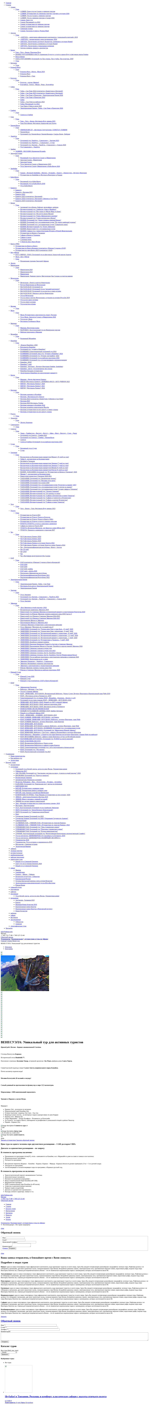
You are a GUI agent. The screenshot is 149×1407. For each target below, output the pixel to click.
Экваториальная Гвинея (19, 579)
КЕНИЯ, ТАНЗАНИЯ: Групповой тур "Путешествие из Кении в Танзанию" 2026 (48, 472)
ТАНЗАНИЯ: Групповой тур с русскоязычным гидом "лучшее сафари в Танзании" (49, 489)
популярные (15, 889)
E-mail (3, 1327)
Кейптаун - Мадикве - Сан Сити (31, 689)
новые (13, 868)
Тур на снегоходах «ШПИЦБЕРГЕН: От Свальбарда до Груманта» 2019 (40, 836)
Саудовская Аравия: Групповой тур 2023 (29, 816)
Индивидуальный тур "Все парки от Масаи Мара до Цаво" (40, 211)
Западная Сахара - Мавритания (31, 160)
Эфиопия (14, 603)
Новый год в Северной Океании (26, 861)
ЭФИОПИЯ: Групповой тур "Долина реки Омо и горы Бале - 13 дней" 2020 (46, 629)
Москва (3, 1197)
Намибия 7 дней (26, 364)
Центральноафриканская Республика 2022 (35, 577)
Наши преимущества (18, 756)
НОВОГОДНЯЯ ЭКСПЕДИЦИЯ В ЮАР (34, 709)
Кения (13, 203)
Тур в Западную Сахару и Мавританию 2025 (35, 164)
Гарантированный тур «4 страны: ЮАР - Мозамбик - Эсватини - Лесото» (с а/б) (48, 698)
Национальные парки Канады (25, 907)
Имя (3, 1238)
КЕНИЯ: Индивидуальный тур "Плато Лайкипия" (37, 227)
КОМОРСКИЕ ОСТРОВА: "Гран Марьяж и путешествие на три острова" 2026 (42, 795)
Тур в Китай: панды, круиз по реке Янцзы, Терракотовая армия (37, 896)
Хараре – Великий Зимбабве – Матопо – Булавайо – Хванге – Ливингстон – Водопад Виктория (53, 173)
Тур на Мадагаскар (26, 295)
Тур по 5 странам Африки (29, 691)
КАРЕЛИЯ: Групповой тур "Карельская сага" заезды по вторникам (38, 784)
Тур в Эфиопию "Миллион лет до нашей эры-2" (37, 627)
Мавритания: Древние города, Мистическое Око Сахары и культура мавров (46, 276)
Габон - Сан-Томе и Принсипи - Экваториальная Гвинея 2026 (41, 95)
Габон (13, 87)
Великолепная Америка (23, 777)
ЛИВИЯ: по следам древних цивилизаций (30, 801)
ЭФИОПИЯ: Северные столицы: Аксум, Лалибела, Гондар (40, 653)
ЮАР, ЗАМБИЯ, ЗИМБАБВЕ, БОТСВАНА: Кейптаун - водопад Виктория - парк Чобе (50, 719)
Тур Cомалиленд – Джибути (30, 147)
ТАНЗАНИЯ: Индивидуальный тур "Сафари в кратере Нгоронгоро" (44, 500)
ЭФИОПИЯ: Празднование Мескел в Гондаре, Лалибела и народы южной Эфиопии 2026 (51, 646)
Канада (17, 902)
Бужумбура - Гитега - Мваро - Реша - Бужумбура (37, 84)
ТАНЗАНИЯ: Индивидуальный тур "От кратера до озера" (40, 493)
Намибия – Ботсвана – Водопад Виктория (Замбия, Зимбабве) (41, 366)
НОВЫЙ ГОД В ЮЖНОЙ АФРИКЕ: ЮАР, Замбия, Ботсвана (41, 711)
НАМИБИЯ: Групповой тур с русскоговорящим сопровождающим (43, 360)
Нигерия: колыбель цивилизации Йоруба (34, 407)
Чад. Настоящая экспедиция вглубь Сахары (35, 556)
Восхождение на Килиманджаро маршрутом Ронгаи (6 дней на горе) (44, 470)
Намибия (14, 341)
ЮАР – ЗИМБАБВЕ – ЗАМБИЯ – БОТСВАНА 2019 (38, 715)
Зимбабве (14, 168)
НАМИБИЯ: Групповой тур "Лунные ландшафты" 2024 (39, 356)
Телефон (4, 1329)
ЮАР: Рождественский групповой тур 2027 (35, 752)
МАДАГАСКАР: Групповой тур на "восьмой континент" (40, 289)
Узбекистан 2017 (21, 771)
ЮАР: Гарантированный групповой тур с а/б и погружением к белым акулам (47, 747)
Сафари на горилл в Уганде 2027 (31, 526)
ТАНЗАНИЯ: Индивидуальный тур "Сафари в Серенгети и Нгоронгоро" (45, 498)
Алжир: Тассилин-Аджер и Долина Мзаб (34, 31)
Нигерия (14, 390)
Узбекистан (19, 922)
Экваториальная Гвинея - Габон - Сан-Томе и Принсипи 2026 (41, 108)
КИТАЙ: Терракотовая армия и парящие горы (31, 790)
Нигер (13, 375)
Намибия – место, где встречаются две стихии (36, 369)
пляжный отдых (16, 887)
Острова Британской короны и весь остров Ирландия (33, 881)
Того (12, 504)
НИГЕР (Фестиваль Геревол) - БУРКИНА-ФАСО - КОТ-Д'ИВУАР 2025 (45, 381)
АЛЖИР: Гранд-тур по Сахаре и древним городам (37, 11)
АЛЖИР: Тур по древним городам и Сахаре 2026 (37, 18)
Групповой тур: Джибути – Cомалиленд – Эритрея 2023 (39, 140)
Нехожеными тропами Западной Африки (34, 261)
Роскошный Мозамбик (28, 338)
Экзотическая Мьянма (23, 846)
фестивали (14, 917)
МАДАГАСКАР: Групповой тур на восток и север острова (40, 291)
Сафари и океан (25, 237)
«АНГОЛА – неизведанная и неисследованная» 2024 (38, 39)
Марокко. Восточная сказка (29, 328)
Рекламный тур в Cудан (28, 448)
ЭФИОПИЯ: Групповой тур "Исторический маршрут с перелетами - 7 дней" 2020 (48, 638)
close (2, 1228)
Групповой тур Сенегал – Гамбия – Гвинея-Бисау (37, 437)
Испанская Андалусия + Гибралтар (27, 876)
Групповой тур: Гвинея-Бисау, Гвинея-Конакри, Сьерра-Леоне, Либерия (45, 134)
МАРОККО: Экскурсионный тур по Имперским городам (40, 330)
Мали (12, 310)
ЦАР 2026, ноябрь (26, 569)
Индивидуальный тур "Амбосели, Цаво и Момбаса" (38, 209)
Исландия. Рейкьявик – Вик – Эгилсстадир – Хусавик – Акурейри (38, 782)
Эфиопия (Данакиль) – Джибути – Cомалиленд (36, 661)
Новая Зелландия (21, 911)
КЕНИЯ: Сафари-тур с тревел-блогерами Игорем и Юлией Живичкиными (46, 231)
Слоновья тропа (25, 239)
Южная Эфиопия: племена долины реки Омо (36, 668)
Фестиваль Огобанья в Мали (30, 321)
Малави (13, 306)
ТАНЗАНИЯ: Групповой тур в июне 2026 (34, 483)
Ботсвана (14, 63)
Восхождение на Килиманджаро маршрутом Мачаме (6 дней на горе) (44, 468)
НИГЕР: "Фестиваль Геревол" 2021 (32, 386)
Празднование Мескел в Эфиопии (32, 620)
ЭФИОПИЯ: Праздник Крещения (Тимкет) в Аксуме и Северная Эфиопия (46, 644)
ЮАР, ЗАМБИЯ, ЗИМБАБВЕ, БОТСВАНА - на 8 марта (39, 717)
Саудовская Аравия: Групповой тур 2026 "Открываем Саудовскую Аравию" (41, 818)
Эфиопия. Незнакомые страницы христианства (36, 663)
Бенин (13, 50)
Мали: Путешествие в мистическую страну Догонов (38, 315)
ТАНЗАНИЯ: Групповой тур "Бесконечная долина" (38, 478)
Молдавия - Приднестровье (24, 805)
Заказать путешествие (8, 1140)
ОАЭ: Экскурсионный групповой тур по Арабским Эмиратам (37, 808)
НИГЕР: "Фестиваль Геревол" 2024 (32, 388)
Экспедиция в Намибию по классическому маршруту (38, 373)
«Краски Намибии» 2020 (29, 345)
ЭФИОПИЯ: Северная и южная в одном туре (36, 648)
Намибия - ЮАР (26, 362)
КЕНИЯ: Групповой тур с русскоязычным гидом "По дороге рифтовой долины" (48, 222)
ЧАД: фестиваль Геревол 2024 (30, 536)
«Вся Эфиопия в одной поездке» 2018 (33, 607)
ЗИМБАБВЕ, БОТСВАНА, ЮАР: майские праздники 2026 (40, 704)
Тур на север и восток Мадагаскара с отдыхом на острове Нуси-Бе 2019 (45, 298)
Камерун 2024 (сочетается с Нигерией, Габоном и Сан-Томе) (36, 198)
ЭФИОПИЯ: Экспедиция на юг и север (34, 659)
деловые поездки (16, 851)
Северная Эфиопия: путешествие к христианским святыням (41, 625)
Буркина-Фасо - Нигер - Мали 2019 (32, 72)
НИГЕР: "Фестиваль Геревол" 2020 (32, 384)
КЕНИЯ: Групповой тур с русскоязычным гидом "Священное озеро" (44, 224)
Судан (13, 444)
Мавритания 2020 (26, 269)
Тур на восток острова (28, 304)
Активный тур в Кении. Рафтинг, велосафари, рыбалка (39, 207)
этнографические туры (18, 926)
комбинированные (17, 855)
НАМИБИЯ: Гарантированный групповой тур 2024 (38, 351)
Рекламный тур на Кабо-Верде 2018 (32, 183)
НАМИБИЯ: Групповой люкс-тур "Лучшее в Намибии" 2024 (41, 353)
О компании (10, 754)
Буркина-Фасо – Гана (27, 76)
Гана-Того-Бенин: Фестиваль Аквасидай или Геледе (38, 123)
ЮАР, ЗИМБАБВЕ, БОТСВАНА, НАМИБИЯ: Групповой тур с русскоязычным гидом (50, 728)
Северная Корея (20, 820)
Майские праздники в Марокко (31, 332)
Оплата (8, 1219)
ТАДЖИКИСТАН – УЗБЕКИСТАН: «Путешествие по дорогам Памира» (40, 823)
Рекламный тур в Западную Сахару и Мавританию (38, 158)
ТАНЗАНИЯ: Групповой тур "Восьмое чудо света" (38, 480)
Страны (8, 5)
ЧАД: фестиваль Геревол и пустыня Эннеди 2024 (37, 543)
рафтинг (13, 892)
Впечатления (10, 1211)
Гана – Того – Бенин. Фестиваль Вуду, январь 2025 (37, 121)
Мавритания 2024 (26, 272)
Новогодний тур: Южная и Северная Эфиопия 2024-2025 (40, 616)
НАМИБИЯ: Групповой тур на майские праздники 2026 (39, 358)
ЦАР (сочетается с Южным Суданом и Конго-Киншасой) (40, 562)
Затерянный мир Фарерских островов (28, 780)
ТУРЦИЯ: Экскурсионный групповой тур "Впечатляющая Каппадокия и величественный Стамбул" (50, 833)
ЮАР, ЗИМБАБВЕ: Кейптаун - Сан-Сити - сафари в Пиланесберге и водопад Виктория (50, 732)
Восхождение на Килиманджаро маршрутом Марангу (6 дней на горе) (44, 457)
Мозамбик (14, 334)
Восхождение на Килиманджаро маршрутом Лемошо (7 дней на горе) (44, 463)
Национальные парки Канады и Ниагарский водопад (33, 909)
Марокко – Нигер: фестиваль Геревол (33, 379)
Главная (8, 3)
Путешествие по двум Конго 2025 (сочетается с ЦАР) (33, 250)
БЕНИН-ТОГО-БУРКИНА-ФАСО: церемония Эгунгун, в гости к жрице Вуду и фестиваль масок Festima (51, 54)
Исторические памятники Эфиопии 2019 (34, 610)
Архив (8, 1217)
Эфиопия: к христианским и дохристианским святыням (39, 666)
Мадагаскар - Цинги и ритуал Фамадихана (35, 282)
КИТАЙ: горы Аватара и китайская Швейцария (32, 792)
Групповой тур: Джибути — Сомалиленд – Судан (37, 143)
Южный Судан (16, 672)
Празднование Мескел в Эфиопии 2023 (34, 622)
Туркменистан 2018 (22, 840)
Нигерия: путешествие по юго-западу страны (36, 412)
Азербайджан (20, 872)
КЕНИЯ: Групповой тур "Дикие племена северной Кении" (40, 220)
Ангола (13, 33)
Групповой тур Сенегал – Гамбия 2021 (33, 435)
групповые (14, 767)
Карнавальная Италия (23, 879)
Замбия (13, 149)
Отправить (12, 1248)
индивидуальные (16, 853)
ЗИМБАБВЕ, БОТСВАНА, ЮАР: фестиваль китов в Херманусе (42, 706)
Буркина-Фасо (15, 67)
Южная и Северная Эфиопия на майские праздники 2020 (40, 670)
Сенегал (13, 429)
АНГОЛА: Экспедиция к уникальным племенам (37, 46)
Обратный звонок (7, 937)
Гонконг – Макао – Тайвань (25, 874)
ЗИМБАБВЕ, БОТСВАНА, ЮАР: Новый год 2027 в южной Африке (44, 702)
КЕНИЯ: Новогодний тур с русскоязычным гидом (37, 229)
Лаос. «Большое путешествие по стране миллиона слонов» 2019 (37, 803)
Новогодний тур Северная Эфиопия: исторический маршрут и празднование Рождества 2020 (52, 612)
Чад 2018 (23, 551)
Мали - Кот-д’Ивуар (22, 257)
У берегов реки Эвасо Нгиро (30, 242)
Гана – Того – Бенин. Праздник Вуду (28, 52)
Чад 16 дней (24, 549)
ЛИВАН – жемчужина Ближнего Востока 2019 (31, 797)
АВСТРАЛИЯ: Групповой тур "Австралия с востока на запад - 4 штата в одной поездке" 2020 (48, 773)
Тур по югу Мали (26, 319)
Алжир (13, 7)
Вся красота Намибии (27, 347)
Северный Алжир (26, 28)
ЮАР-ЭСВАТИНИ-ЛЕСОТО (30, 741)
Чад (12, 532)
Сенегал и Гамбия (26, 115)
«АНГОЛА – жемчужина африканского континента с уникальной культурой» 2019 (49, 37)
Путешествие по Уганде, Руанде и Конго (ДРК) (36, 519)
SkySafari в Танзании (27, 461)
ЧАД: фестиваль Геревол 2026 (30, 541)
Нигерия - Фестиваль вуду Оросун (32, 397)
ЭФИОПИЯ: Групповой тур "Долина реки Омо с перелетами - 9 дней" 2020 (46, 631)
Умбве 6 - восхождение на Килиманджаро (34, 459)
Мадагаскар (15, 278)
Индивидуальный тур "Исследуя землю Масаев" (37, 214)
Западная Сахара (16, 153)
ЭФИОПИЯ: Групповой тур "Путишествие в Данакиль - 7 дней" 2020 (44, 640)
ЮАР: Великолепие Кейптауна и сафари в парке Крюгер (40, 745)
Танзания (14, 452)
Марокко (14, 323)
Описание (8, 947)
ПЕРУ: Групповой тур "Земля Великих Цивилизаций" (34, 810)
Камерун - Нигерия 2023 (23, 192)
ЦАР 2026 (23, 566)
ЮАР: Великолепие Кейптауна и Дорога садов (36, 743)
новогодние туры (17, 859)
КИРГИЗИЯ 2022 (21, 786)
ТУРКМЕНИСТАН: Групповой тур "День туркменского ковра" (37, 827)
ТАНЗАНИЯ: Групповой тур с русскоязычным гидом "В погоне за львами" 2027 (48, 485)
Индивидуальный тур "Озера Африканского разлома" (39, 216)
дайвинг (13, 848)
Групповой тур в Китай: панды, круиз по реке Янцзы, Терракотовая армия (41, 769)
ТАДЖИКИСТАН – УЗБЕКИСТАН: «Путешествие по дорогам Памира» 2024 (42, 825)
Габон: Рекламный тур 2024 (30, 104)
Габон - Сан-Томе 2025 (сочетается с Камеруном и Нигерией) (41, 93)
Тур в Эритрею (25, 595)
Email (4, 1240)
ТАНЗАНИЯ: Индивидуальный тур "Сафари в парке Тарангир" (42, 502)
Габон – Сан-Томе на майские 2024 (32, 102)
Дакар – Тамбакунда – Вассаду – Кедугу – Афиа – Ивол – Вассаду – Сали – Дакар (48, 433)
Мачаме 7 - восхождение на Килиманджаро (35, 474)
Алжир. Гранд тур (26, 20)
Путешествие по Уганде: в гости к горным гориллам (38, 521)
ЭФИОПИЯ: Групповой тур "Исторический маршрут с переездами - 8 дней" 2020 (48, 633)
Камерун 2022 (20, 194)
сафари (13, 915)
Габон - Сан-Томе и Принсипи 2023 (32, 97)
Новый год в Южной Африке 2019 (32, 713)
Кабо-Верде (15, 177)
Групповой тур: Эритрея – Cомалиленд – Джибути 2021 (39, 597)
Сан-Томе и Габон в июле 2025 (31, 106)
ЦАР (12, 558)
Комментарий (7, 1246)
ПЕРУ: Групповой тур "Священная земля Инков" (32, 812)
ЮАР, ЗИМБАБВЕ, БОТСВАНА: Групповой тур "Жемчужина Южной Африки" (48, 730)
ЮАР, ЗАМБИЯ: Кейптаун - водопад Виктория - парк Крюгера (42, 721)
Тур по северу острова (28, 302)
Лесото (13, 263)
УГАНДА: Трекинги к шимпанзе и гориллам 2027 (37, 530)
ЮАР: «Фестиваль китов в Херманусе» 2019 (35, 696)
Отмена (5, 1248)
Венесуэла (16, 941)
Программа (9, 949)
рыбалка (13, 913)
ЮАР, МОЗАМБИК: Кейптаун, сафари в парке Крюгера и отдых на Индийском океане (50, 737)
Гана (12, 117)
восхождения (15, 765)
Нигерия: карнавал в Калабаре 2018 (32, 405)
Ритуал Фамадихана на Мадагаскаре (32, 285)
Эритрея (13, 590)
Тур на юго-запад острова (29, 300)
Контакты (9, 928)
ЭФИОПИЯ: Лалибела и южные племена (34, 642)
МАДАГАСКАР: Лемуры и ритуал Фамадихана (36, 293)
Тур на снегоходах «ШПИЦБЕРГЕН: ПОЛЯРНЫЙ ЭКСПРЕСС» (38, 838)
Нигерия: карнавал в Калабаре (30, 394)
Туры (17, 9)
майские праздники (17, 857)
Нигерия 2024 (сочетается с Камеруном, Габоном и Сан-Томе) (41, 399)
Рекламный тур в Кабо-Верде (30, 181)
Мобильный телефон (9, 1242)
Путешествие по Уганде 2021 (30, 515)
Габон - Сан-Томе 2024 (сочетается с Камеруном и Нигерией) (41, 91)
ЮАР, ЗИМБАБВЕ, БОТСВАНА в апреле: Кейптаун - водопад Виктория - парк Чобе (49, 726)
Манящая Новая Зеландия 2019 (26, 904)
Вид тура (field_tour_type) (9, 1350)
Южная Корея (20, 885)
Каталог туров (11, 762)
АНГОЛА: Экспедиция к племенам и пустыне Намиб (38, 44)
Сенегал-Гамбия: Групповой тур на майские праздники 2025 (41, 442)
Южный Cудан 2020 (27, 676)
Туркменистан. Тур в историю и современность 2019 (33, 842)
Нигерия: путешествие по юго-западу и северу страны (39, 409)
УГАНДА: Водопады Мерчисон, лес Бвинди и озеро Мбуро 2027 (42, 528)
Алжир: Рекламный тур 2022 (30, 22)
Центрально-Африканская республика (33, 573)
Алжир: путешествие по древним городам (34, 24)
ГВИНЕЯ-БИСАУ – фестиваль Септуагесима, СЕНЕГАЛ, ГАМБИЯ (43, 130)
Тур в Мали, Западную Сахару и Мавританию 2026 (38, 317)
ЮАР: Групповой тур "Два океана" (32, 749)
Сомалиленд (15, 424)
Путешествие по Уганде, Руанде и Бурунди (35, 517)
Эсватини (14, 418)
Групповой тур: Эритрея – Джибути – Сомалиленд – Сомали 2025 (43, 599)
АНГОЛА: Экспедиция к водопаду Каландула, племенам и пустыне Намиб (46, 41)
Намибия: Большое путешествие (31, 371)
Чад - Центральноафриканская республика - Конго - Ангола (41, 547)
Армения (18, 924)
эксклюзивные (16, 919)
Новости (9, 1215)
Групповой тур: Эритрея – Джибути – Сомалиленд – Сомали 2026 (43, 145)
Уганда (13, 511)
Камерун (14, 188)
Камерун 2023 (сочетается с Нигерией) (28, 196)
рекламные (14, 894)
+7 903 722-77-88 (6, 1199)
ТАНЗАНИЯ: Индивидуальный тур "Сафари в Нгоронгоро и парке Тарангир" (47, 495)
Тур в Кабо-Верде (26, 186)
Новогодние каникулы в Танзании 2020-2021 (36, 476)
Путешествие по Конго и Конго (26, 246)
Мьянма (18, 870)
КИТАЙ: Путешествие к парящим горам (29, 788)
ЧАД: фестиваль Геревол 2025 (30, 539)
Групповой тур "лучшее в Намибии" (33, 349)
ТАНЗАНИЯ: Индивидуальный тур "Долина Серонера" (39, 491)
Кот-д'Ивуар (15, 252)
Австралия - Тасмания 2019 (24, 900)
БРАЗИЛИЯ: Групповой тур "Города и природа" (32, 775)
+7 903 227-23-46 (19, 935)
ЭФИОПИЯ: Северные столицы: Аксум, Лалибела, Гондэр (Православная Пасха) (48, 655)
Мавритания (15, 265)
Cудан (22, 450)
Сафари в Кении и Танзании (30, 235)
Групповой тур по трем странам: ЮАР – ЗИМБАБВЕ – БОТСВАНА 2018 (45, 700)
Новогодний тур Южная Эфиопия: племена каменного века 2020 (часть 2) (46, 614)
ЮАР (12, 683)
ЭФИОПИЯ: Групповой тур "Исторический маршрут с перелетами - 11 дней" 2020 (49, 635)
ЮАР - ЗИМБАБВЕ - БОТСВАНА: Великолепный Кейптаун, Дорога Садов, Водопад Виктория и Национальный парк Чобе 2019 (65, 693)
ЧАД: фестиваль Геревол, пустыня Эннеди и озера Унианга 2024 (42, 545)
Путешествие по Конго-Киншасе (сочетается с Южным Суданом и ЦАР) (40, 248)
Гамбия (13, 110)
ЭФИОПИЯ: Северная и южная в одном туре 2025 (37, 650)
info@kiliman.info (7, 932)
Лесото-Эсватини (26, 422)
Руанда (13, 414)
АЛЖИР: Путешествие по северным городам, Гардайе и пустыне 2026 (44, 13)
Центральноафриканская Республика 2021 (35, 575)
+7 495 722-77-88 (6, 935)
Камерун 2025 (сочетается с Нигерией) (28, 201)
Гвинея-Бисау (15, 125)
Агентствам (15, 760)
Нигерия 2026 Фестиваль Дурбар (31, 403)
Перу (17, 814)
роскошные (14, 898)
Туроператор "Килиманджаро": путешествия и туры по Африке (24, 939)
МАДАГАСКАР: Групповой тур (31, 287)
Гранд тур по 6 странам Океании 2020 (28, 863)
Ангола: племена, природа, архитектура (34, 48)
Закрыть (3, 1316)
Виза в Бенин (20, 56)
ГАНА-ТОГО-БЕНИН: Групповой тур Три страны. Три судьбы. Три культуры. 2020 (44, 59)
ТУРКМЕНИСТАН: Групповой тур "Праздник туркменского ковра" (39, 829)
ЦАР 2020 (23, 564)
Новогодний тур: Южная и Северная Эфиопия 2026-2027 (40, 618)
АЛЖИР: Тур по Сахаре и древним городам (35, 16)
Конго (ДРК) (15, 244)
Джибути (14, 136)
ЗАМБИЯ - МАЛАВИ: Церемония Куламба (30, 151)
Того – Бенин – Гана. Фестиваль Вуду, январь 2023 (37, 508)
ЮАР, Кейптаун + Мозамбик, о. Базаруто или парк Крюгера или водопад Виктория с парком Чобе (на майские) (58, 734)
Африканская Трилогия (28, 687)
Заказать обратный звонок (25, 1140)
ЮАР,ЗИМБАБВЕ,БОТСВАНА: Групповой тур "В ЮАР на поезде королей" (46, 739)
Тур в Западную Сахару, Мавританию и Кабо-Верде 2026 (40, 166)
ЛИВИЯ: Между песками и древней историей (31, 799)
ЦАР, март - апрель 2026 (28, 571)
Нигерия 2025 (25, 401)
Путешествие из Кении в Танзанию (32, 233)
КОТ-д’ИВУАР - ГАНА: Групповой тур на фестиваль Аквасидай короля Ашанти (43, 254)
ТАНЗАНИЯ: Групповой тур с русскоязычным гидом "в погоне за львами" (46, 487)
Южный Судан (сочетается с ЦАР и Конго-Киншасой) (39, 681)
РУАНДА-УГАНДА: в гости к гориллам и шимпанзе (38, 524)
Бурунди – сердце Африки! (29, 82)
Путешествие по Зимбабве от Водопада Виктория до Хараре (41, 175)
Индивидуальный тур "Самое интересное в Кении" (38, 218)
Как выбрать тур (16, 758)
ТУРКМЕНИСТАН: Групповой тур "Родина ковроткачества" (36, 831)
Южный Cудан (25, 678)
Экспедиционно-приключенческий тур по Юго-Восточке (35, 883)
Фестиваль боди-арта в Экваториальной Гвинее (36, 586)
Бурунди (14, 78)
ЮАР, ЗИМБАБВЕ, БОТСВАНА (31, 724)
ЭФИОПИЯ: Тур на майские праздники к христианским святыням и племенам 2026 (49, 657)
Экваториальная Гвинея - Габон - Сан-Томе (35, 584)
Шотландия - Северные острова (26, 844)
